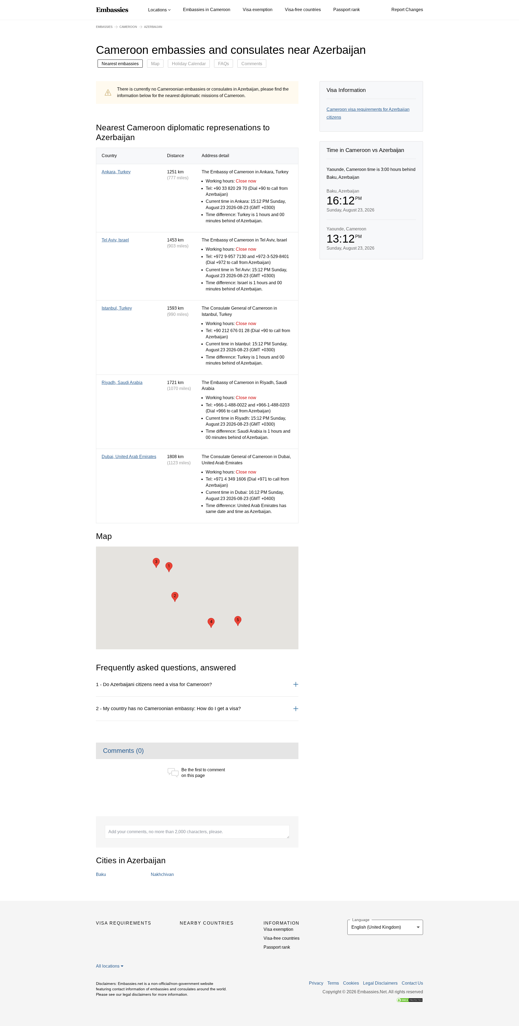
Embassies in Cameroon (206, 9)
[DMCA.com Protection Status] (409, 999)
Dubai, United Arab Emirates (129, 456)
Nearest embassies (120, 63)
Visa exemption (257, 9)
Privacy (316, 983)
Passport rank (346, 9)
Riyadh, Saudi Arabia (122, 382)
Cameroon (128, 26)
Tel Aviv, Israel (115, 240)
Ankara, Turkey (116, 172)
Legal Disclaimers (380, 983)
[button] (168, 567)
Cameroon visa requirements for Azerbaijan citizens (368, 113)
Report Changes (407, 9)
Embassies (104, 26)
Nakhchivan (162, 874)
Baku (101, 874)
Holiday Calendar (189, 63)
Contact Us (412, 983)
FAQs (223, 63)
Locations (158, 10)
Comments (251, 63)
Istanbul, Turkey (117, 308)
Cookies (351, 983)
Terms (333, 983)
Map (155, 63)
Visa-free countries (303, 9)
